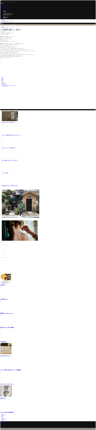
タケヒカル (4, 31)
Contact (4, 16)
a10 (4, 82)
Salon (3, 6)
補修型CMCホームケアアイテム (7, 14)
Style (2, 417)
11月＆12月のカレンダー (5, 355)
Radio (3, 9)
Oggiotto (5, 12)
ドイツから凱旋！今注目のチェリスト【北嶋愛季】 (10, 369)
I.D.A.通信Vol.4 (3, 341)
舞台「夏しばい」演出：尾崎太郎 (7, 327)
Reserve (4, 5)
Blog (3, 10)
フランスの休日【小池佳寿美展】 (7, 412)
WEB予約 (1, 3)
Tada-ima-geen (3, 415)
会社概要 (5, 17)
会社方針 (3, 420)
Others (3, 15)
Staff (3, 8)
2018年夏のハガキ (4, 299)
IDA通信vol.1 (3, 284)
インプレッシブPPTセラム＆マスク (8, 13)
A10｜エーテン (3, 421)
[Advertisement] (22, 92)
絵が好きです (3, 398)
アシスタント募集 (4, 418)
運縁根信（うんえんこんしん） (6, 313)
